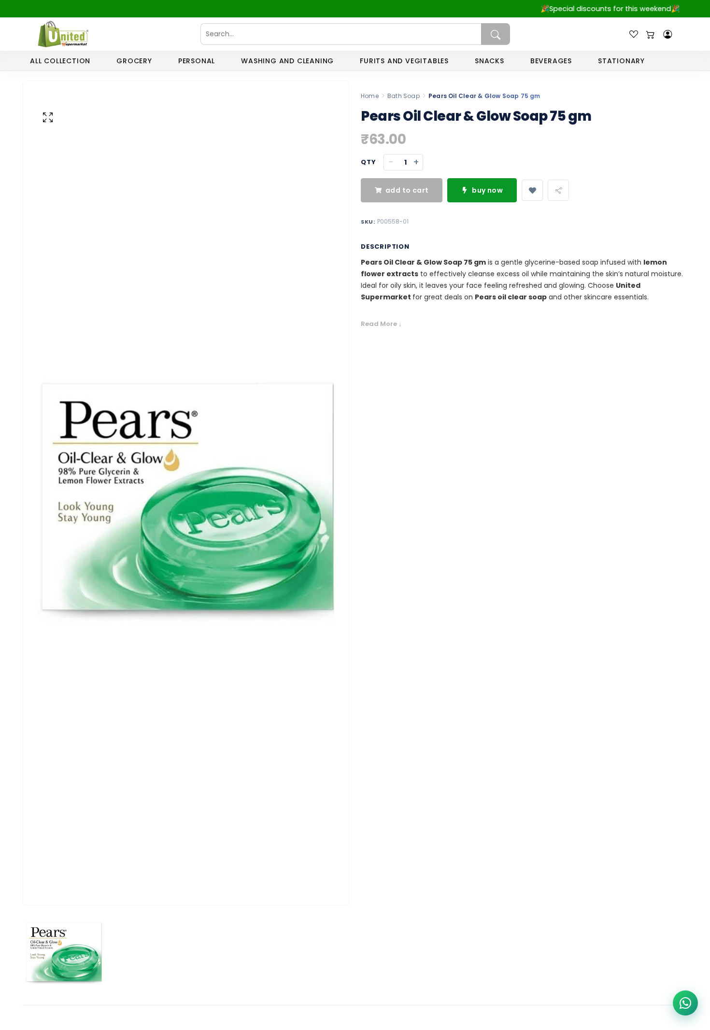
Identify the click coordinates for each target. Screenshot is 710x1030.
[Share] (558, 190)
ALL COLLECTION (60, 61)
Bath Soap (403, 96)
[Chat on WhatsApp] (685, 1003)
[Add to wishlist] (532, 190)
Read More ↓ (381, 323)
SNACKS (489, 61)
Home (370, 96)
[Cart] (650, 34)
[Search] (495, 34)
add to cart (406, 190)
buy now (487, 190)
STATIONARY (621, 61)
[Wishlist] (634, 34)
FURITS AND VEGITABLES (404, 61)
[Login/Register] (667, 34)
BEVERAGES (551, 61)
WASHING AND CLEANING (287, 61)
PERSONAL (196, 61)
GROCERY (134, 61)
